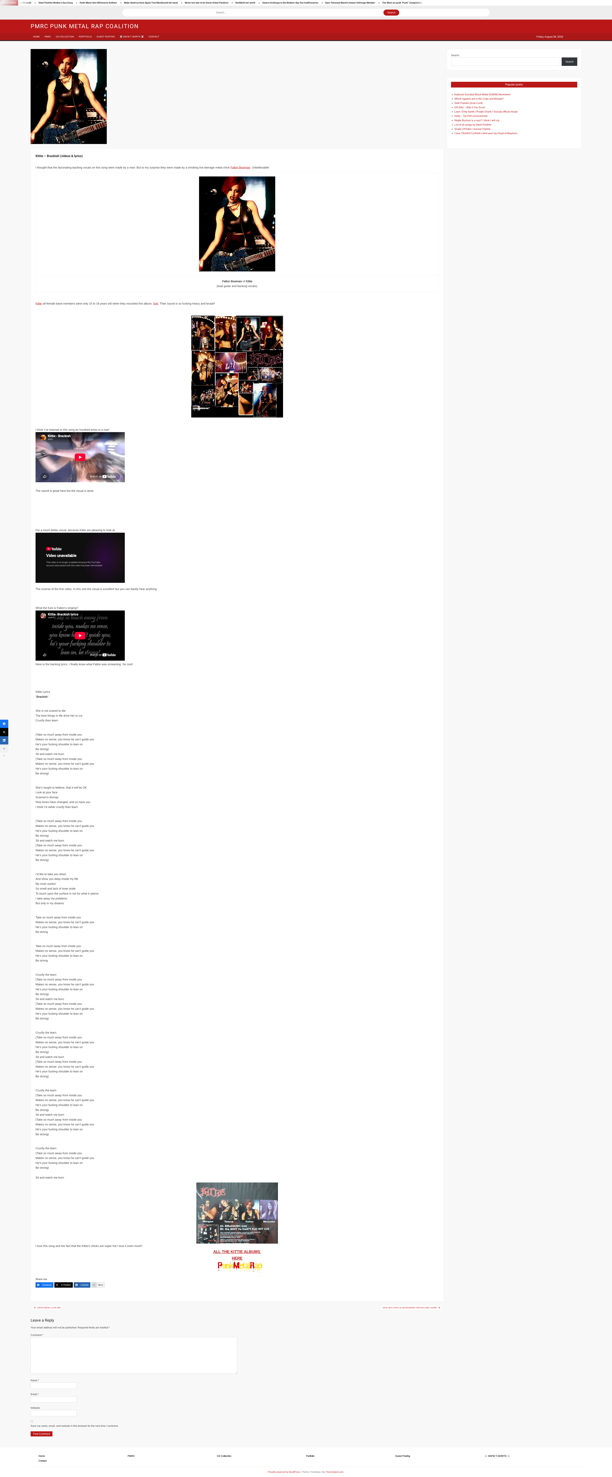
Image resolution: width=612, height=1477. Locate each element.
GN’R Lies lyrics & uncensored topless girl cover (409, 1308)
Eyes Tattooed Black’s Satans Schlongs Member (350, 2)
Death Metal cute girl (49, 1308)
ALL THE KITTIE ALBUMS (237, 1251)
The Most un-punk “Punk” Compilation (402, 2)
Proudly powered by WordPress (284, 1472)
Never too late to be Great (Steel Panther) (206, 2)
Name (35, 1380)
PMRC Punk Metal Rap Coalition (85, 26)
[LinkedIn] (4, 740)
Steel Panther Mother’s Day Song (55, 2)
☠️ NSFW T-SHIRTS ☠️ (132, 36)
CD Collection (65, 36)
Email (35, 1394)
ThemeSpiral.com (334, 1472)
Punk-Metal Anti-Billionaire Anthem (98, 2)
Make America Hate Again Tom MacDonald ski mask (151, 2)
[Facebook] (4, 724)
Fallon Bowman (240, 167)
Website (35, 1408)
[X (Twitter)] (4, 732)
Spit (155, 303)
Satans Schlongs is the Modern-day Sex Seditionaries (290, 2)
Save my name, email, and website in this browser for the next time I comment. (74, 1425)
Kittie (39, 303)
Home (36, 36)
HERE (237, 1258)
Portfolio (85, 36)
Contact (154, 36)
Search (455, 55)
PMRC (47, 36)
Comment (37, 1335)
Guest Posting (106, 36)
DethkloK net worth (245, 2)
